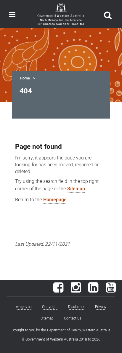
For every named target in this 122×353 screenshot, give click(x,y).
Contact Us (72, 318)
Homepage (55, 199)
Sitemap (76, 188)
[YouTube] (110, 290)
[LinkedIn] (93, 290)
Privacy (100, 306)
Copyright (50, 306)
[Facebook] (58, 290)
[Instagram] (75, 290)
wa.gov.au (24, 306)
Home (25, 78)
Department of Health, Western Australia (78, 330)
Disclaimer (76, 306)
